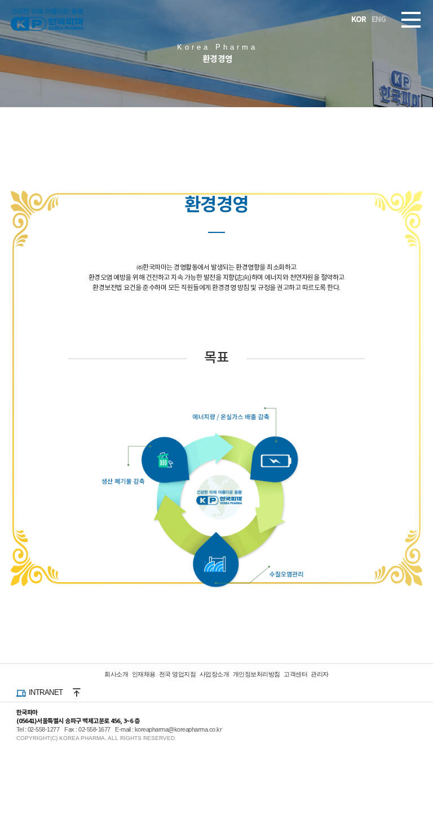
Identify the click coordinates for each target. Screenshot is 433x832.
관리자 (320, 674)
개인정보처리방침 (256, 674)
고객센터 (295, 674)
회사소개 (116, 674)
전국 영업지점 (177, 674)
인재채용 (144, 674)
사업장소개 (214, 674)
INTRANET (46, 692)
